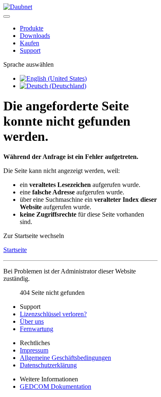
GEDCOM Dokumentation (55, 386)
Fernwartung (36, 328)
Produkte (31, 28)
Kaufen (29, 43)
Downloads (35, 35)
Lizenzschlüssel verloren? (53, 314)
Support (30, 50)
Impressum (34, 350)
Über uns (32, 321)
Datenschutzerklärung (48, 365)
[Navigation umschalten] (6, 16)
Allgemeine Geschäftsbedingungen (65, 357)
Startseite (15, 249)
